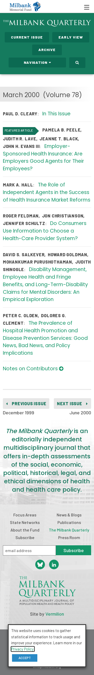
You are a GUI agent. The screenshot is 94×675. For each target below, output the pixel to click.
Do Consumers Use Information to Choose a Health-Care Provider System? (44, 231)
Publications (69, 522)
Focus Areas (24, 514)
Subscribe (24, 537)
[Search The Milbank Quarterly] (77, 62)
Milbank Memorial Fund (25, 6)
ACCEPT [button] (25, 658)
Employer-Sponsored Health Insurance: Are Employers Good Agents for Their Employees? (43, 157)
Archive (47, 49)
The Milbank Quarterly (69, 529)
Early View (70, 37)
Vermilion (54, 614)
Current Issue (27, 37)
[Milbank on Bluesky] (40, 564)
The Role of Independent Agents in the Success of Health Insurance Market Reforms (46, 192)
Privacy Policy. (22, 649)
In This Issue (56, 113)
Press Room (69, 537)
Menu (86, 7)
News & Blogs (69, 514)
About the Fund (24, 529)
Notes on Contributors (31, 368)
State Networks (25, 522)
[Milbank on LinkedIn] (54, 564)
